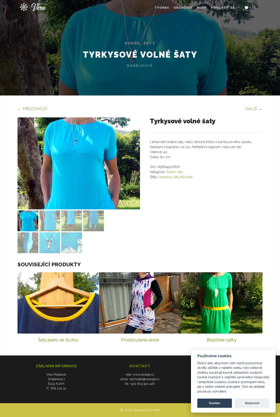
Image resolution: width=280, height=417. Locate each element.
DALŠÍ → (253, 108)
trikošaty (186, 177)
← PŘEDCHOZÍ (32, 108)
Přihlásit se (223, 7)
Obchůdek (183, 7)
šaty (176, 177)
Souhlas (214, 403)
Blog (202, 7)
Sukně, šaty (140, 43)
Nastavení (252, 403)
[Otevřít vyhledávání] (254, 8)
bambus (165, 177)
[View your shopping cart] (246, 8)
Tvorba (162, 7)
